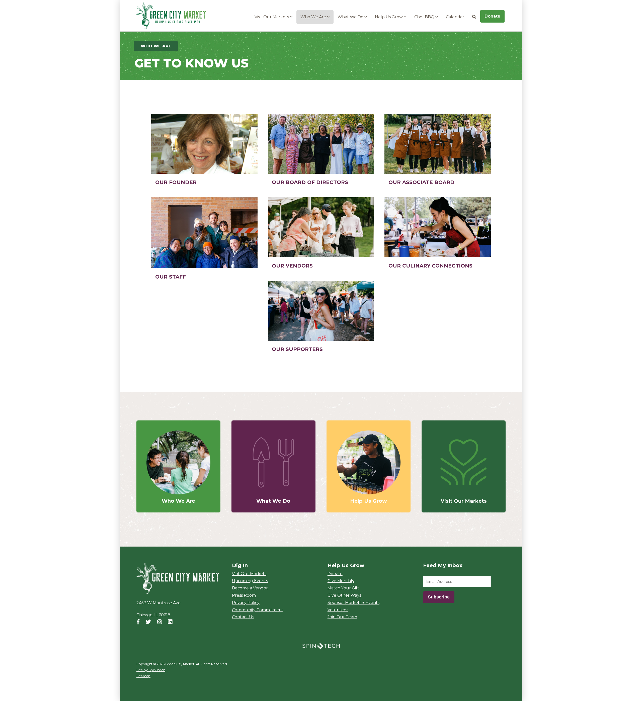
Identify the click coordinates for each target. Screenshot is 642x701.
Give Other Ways (344, 595)
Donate (492, 16)
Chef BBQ (424, 17)
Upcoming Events (250, 580)
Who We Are (313, 17)
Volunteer (338, 609)
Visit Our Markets (272, 17)
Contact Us (243, 617)
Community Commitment (257, 609)
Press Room (244, 595)
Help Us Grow (389, 17)
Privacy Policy (246, 602)
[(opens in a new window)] (321, 645)
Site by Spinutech (150, 670)
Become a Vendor (250, 588)
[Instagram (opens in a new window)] (159, 622)
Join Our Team (342, 617)
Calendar (455, 17)
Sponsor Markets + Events (353, 602)
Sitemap (143, 676)
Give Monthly (341, 580)
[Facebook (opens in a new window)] (138, 622)
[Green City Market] (177, 578)
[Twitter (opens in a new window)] (148, 622)
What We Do (351, 17)
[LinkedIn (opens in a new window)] (170, 622)
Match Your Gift (343, 588)
